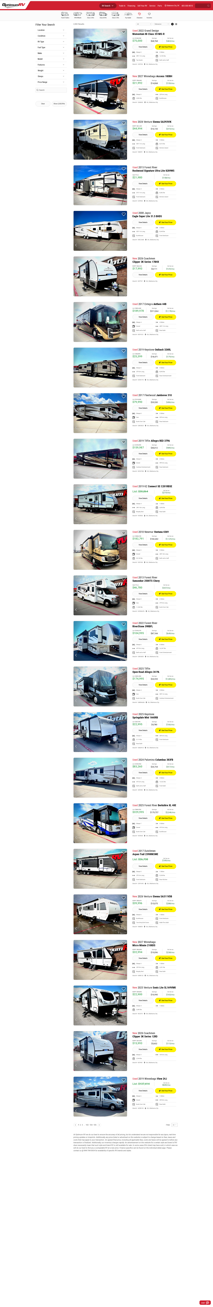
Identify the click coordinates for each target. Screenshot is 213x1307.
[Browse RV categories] (112, 5)
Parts (160, 6)
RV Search (106, 6)
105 (94, 1125)
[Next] (99, 1125)
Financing (131, 6)
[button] (76, 62)
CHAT (203, 1303)
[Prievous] (75, 1125)
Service (152, 6)
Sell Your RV (142, 6)
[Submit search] (208, 5)
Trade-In (122, 6)
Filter (168, 1125)
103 (87, 1125)
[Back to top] (4, 1303)
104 (91, 1125)
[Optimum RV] (13, 5)
